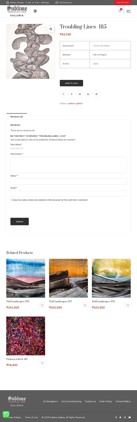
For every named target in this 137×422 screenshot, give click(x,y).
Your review (16, 153)
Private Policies (13, 417)
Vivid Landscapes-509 (17, 301)
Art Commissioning (71, 401)
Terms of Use (31, 417)
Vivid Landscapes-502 (103, 301)
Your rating (16, 144)
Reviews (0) (16, 116)
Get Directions (65, 2)
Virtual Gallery (123, 401)
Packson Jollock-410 (17, 359)
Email (13, 187)
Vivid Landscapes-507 (60, 301)
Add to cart (71, 83)
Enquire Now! (123, 2)
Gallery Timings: (29, 2)
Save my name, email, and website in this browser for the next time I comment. (50, 199)
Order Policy (105, 401)
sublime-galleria (75, 103)
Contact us (90, 401)
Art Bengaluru (50, 401)
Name (14, 175)
